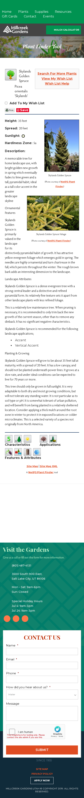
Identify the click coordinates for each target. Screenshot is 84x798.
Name (12, 645)
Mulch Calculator (66, 29)
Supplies (41, 12)
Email (11, 659)
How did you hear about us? (28, 687)
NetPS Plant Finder (58, 240)
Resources (63, 12)
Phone (12, 673)
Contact (30, 16)
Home (7, 12)
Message (12, 703)
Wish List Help (57, 83)
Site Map (32, 466)
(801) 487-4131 (21, 565)
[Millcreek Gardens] (15, 29)
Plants (23, 12)
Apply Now (42, 780)
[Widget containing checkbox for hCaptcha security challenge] (35, 731)
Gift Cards (9, 16)
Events (48, 16)
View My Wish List (57, 79)
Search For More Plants (57, 73)
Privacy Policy (42, 773)
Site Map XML (49, 466)
